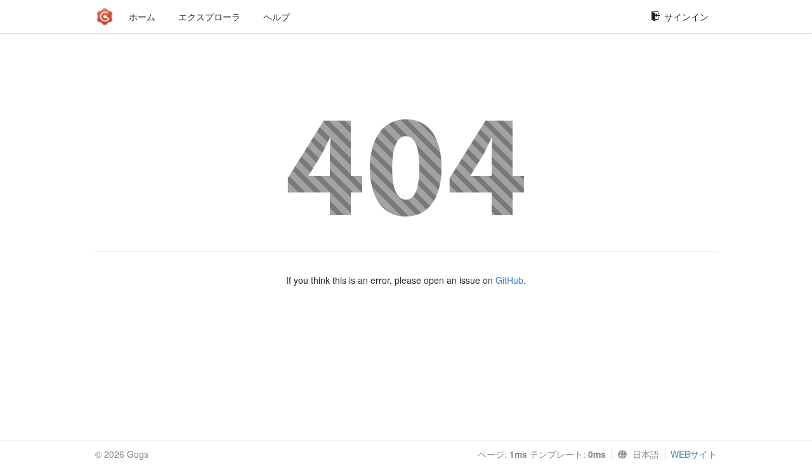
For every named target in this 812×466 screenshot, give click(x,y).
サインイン (686, 16)
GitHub (509, 280)
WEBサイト (694, 454)
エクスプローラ (209, 16)
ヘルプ (276, 16)
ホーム (142, 16)
